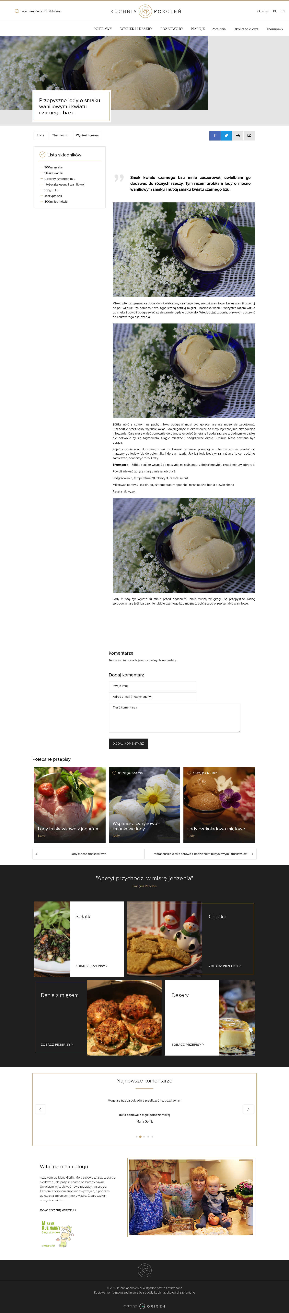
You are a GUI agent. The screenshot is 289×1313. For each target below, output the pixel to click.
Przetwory (171, 29)
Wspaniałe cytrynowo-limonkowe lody (136, 826)
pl (275, 11)
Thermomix (274, 29)
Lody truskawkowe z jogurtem (68, 829)
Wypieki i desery (136, 29)
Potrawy (103, 29)
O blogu (263, 11)
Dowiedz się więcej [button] (57, 1210)
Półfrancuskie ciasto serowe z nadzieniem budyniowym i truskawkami (200, 854)
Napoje (198, 29)
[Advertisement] (181, 158)
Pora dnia (219, 29)
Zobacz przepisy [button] (90, 966)
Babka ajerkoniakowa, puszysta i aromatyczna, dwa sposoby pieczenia (144, 1115)
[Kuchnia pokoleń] (144, 9)
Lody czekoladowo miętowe (216, 829)
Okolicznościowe (246, 29)
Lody (40, 135)
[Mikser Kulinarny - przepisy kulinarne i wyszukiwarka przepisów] (57, 1233)
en (283, 11)
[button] (40, 1109)
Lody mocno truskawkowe (88, 854)
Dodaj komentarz (128, 744)
